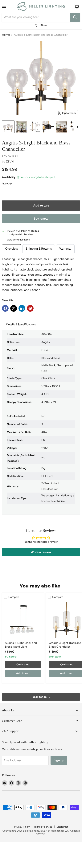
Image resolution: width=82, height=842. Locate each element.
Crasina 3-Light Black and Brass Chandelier (65, 644)
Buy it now (41, 219)
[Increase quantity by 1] (35, 192)
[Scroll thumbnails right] (77, 127)
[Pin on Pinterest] (30, 308)
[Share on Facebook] (5, 308)
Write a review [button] (41, 552)
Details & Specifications (21, 324)
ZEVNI (10, 161)
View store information (18, 239)
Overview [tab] (11, 248)
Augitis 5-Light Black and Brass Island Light (21, 644)
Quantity (7, 183)
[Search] (75, 17)
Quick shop (22, 664)
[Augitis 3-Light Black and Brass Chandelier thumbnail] (8, 127)
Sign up (59, 760)
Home (6, 34)
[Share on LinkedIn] (21, 308)
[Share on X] (13, 308)
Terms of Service (43, 826)
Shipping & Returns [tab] (39, 248)
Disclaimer (62, 826)
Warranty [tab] (65, 248)
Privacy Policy (22, 826)
